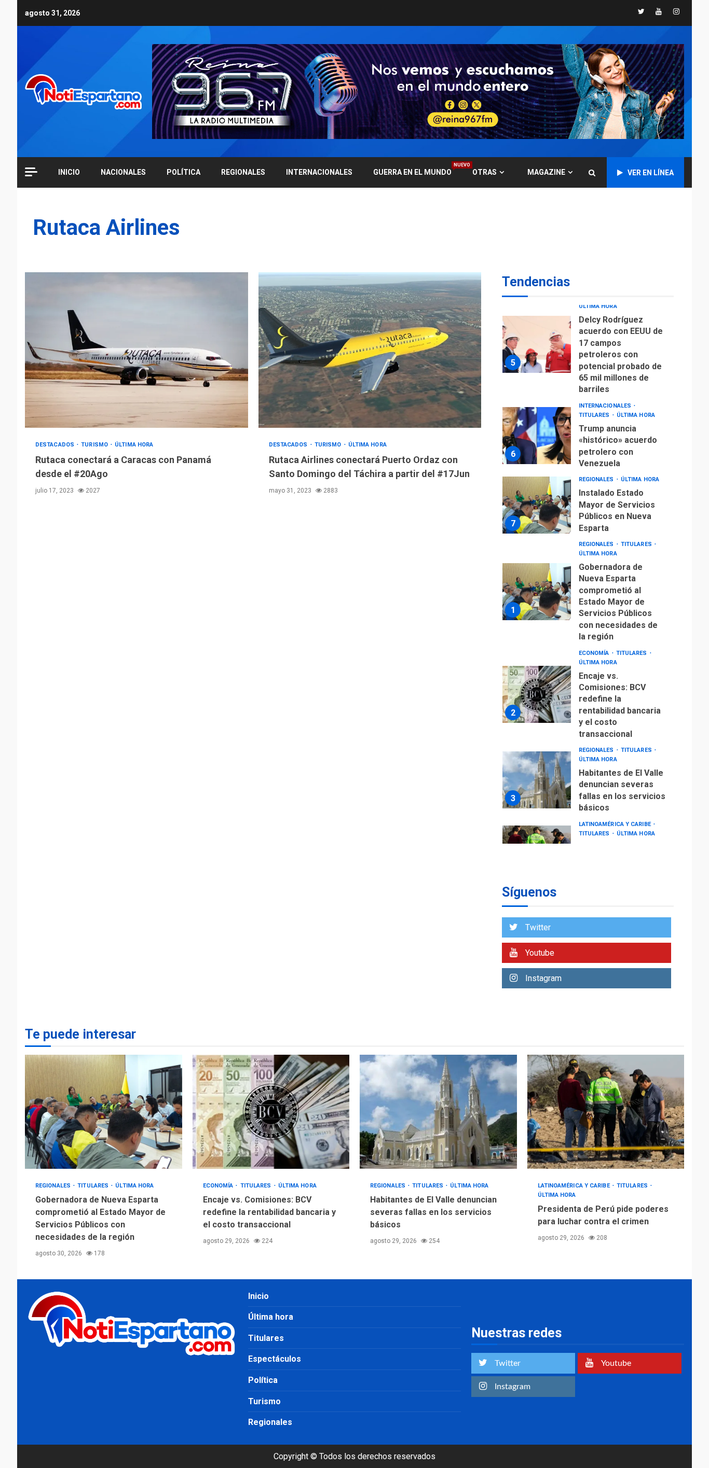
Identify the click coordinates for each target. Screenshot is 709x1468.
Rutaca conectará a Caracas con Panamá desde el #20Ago (136, 350)
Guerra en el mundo (412, 171)
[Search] (592, 173)
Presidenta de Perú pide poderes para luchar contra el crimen (606, 1112)
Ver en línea (651, 173)
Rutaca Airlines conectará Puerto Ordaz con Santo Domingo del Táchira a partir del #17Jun (370, 350)
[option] (588, 346)
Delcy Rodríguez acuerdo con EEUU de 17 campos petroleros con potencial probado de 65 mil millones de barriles (536, 344)
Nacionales (123, 172)
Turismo (95, 445)
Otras (484, 172)
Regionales (243, 172)
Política (183, 172)
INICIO (69, 172)
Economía (595, 653)
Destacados (55, 445)
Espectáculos (274, 1359)
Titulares (595, 415)
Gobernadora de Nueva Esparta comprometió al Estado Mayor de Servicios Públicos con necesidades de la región (536, 591)
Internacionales (319, 172)
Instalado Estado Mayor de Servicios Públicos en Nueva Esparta (536, 505)
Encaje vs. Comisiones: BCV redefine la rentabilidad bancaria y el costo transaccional (536, 694)
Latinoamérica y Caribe (615, 824)
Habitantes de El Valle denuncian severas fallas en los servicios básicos (536, 779)
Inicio (258, 1296)
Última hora (134, 445)
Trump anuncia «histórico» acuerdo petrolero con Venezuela (536, 435)
